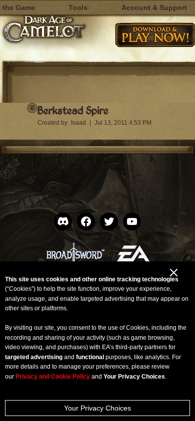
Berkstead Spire (73, 110)
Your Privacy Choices (97, 408)
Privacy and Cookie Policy (53, 376)
